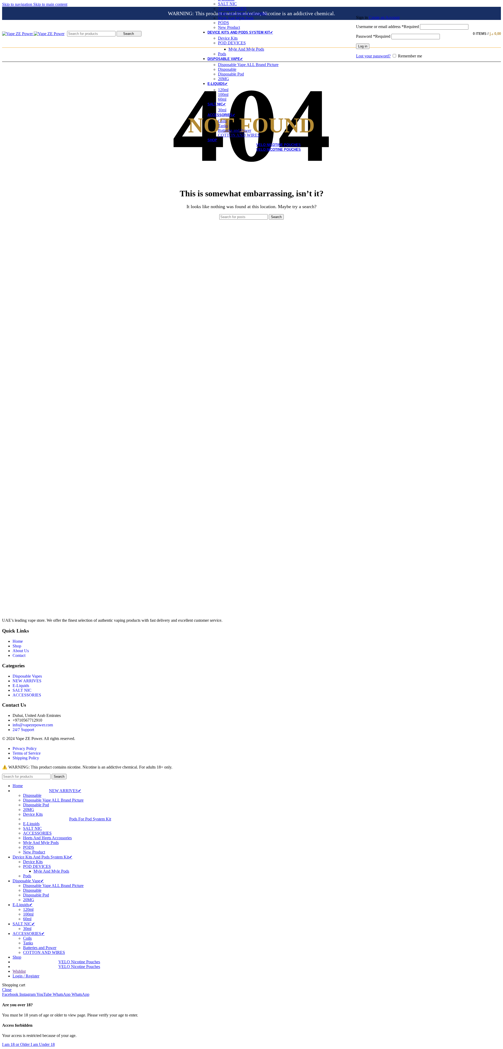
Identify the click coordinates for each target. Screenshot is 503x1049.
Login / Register (26, 976)
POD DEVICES (232, 43)
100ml (223, 94)
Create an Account (384, 17)
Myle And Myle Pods (236, 18)
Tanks (223, 125)
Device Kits (228, 38)
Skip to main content (50, 4)
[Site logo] (18, 33)
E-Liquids (31, 823)
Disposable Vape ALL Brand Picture (248, 64)
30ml (222, 110)
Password (373, 36)
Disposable (227, 69)
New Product (229, 27)
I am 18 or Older (16, 1044)
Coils (222, 121)
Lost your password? (373, 56)
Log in (362, 46)
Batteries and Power (234, 130)
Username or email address (387, 26)
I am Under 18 (43, 1044)
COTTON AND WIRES (239, 135)
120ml (223, 90)
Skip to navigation (17, 4)
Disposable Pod (231, 74)
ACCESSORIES (232, 8)
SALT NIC (227, 4)
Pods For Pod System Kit (90, 819)
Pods (222, 54)
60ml (222, 99)
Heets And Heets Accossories (242, 13)
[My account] (412, 10)
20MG (223, 79)
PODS (223, 22)
